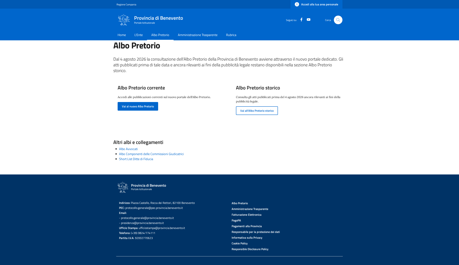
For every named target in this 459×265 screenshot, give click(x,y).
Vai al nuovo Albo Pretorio (138, 106)
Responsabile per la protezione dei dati (256, 232)
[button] (316, 4)
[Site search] (338, 20)
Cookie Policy (240, 243)
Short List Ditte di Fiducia (136, 159)
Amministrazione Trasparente (250, 209)
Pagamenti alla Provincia (247, 226)
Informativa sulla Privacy (247, 237)
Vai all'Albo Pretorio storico (257, 110)
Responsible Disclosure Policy (250, 249)
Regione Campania (126, 4)
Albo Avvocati (128, 148)
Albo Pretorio (240, 203)
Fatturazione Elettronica (246, 214)
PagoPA (236, 220)
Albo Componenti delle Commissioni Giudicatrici (151, 154)
